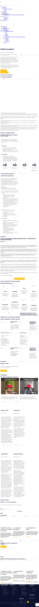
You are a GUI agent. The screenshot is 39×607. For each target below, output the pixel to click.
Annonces (5, 591)
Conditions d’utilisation (24, 588)
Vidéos (33, 291)
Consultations (14, 302)
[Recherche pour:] (4, 16)
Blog (24, 288)
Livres (13, 590)
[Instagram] (35, 598)
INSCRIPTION (19, 511)
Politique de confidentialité (24, 593)
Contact (33, 587)
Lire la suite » (3, 538)
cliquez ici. (11, 275)
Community (33, 305)
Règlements (24, 594)
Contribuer (34, 589)
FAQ (22, 590)
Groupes (4, 589)
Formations (14, 291)
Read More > (3, 582)
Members (5, 587)
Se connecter (2, 30)
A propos (33, 591)
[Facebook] (30, 598)
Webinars (24, 304)
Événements (5, 304)
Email (2, 508)
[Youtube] (33, 598)
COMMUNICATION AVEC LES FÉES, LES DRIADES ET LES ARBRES (7, 529)
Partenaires (5, 594)
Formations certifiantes (14, 588)
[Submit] (28, 602)
